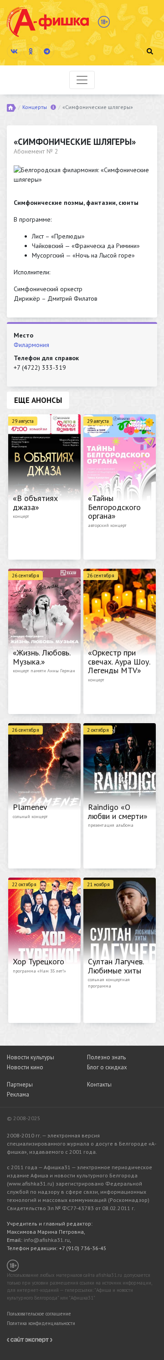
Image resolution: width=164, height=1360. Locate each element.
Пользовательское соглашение (39, 1313)
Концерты (34, 107)
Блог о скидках (107, 1067)
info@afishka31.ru (47, 1239)
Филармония (31, 345)
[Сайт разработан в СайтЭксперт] (29, 1339)
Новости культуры (30, 1057)
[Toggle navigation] (82, 80)
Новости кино (25, 1067)
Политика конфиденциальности (41, 1323)
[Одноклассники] (30, 51)
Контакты (99, 1084)
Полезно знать (106, 1057)
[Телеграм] (47, 51)
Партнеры (20, 1084)
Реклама (18, 1094)
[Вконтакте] (14, 51)
